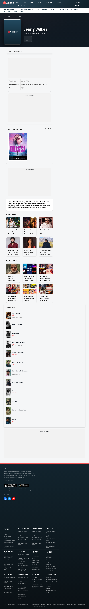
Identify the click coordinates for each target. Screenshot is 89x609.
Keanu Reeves (35, 567)
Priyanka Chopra (50, 566)
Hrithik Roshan (35, 562)
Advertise (35, 606)
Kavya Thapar (49, 570)
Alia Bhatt (48, 564)
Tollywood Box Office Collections (37, 587)
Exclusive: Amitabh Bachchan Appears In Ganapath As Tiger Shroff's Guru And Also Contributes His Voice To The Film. (13, 278)
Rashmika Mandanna (49, 556)
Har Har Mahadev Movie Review (22, 587)
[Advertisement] (29, 67)
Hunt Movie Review (22, 581)
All (10, 51)
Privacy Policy (69, 604)
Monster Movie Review (23, 590)
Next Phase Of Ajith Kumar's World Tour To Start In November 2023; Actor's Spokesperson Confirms (45, 232)
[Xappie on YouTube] (13, 498)
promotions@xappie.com (10, 502)
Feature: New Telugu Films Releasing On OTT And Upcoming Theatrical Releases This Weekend (12, 299)
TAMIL (31, 2)
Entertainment (9, 9)
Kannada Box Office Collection (23, 566)
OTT (17, 9)
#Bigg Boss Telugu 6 (51, 582)
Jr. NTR (33, 558)
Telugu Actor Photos (23, 535)
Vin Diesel (34, 565)
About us (49, 604)
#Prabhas (48, 577)
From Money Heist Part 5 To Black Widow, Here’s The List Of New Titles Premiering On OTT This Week (45, 278)
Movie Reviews (64, 9)
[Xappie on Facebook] (5, 498)
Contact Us (42, 606)
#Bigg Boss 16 (49, 584)
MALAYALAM (49, 2)
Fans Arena (44, 9)
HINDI (25, 2)
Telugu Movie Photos (37, 535)
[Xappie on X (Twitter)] (9, 498)
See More (48, 129)
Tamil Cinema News (9, 562)
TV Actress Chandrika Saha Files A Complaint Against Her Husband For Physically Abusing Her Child (29, 252)
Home (6, 17)
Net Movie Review (8, 592)
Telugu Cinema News (9, 560)
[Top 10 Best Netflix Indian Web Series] (46, 289)
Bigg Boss (23, 9)
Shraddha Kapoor (50, 560)
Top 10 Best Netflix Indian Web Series (44, 298)
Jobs (21, 11)
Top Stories (74, 9)
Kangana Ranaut (50, 562)
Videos (37, 9)
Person (11, 17)
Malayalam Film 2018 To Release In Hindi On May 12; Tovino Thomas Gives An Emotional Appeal (13, 252)
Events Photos (51, 528)
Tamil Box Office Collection (22, 562)
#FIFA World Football (51, 579)
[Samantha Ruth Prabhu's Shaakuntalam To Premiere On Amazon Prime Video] (13, 222)
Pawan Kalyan (35, 560)
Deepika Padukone (51, 568)
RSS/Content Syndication (38, 604)
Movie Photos (37, 528)
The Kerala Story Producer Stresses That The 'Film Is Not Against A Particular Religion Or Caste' (45, 252)
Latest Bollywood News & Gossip (8, 556)
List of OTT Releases (37, 579)
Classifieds (8, 11)
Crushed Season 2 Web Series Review (8, 585)
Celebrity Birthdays (37, 590)
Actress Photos (7, 529)
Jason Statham (36, 569)
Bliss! (17, 158)
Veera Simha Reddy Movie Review (23, 578)
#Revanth (48, 586)
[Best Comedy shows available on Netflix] (30, 289)
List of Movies (35, 582)
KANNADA (58, 2)
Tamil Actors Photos (23, 537)
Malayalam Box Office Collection (22, 570)
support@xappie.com (9, 504)
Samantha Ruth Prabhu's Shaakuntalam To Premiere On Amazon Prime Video (13, 232)
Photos (30, 9)
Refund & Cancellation (59, 604)
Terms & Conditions (79, 604)
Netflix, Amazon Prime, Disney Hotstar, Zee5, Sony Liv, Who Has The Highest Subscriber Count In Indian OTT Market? (29, 278)
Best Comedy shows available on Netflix (29, 298)
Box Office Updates (37, 584)
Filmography (18, 51)
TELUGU (39, 2)
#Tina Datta (49, 588)
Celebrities (34, 577)
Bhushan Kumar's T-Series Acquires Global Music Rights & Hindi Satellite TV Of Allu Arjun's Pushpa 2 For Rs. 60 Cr (29, 232)
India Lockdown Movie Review (22, 593)
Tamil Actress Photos (9, 540)
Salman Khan (35, 556)
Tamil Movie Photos (37, 537)
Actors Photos (23, 528)
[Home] (8, 2)
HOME (17, 2)
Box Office (53, 9)
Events (16, 11)
